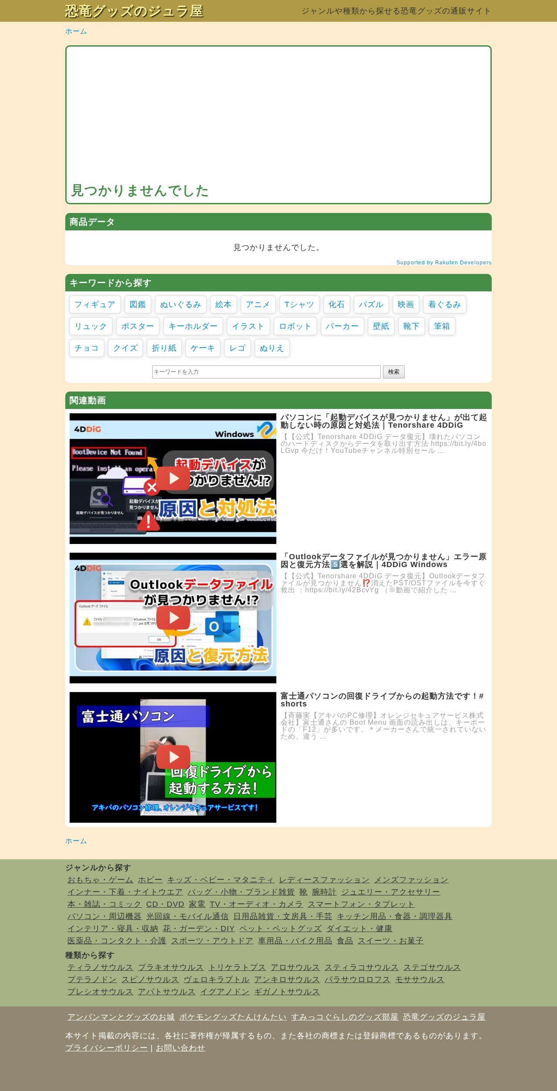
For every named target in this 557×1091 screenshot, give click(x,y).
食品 (345, 940)
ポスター (137, 326)
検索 (393, 371)
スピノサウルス (150, 979)
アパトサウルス (167, 991)
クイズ (125, 348)
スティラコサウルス (362, 967)
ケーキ (203, 348)
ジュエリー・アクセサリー (390, 892)
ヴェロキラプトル (217, 979)
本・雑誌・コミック (104, 904)
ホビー (150, 879)
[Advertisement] (278, 116)
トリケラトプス (237, 967)
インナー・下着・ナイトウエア (125, 892)
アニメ (258, 304)
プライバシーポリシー (106, 1048)
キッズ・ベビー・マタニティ (221, 879)
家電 (197, 904)
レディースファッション (324, 879)
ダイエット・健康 (359, 928)
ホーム (76, 31)
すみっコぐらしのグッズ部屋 (345, 1017)
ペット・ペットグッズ (280, 928)
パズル (371, 304)
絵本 (223, 304)
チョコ (86, 348)
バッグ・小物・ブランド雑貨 (241, 892)
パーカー (342, 326)
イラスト (248, 326)
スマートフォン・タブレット (361, 904)
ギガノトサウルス (287, 991)
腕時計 (324, 892)
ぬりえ (272, 348)
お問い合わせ (180, 1048)
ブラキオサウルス (171, 967)
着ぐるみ (444, 304)
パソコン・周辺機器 (104, 916)
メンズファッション (411, 879)
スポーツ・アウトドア (212, 940)
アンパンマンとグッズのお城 (121, 1017)
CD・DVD (165, 904)
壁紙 (381, 326)
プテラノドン (92, 979)
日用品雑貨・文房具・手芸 (282, 916)
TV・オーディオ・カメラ (256, 904)
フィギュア (95, 304)
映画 (406, 304)
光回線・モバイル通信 (187, 916)
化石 (337, 304)
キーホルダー (193, 326)
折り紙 (164, 348)
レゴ (237, 348)
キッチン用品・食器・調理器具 (395, 916)
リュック (90, 326)
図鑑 (138, 304)
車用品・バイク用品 (295, 940)
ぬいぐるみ (180, 304)
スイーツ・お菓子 (391, 940)
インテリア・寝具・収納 (112, 928)
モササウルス (420, 979)
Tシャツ (300, 304)
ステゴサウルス (432, 967)
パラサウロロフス (358, 979)
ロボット (295, 326)
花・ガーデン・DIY (199, 928)
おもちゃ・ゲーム (100, 879)
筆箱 (442, 326)
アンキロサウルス (287, 979)
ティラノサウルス (100, 967)
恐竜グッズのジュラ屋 (134, 10)
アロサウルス (295, 967)
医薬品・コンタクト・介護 (117, 940)
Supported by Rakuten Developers (444, 263)
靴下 (411, 326)
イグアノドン (225, 991)
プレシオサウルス (100, 991)
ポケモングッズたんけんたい (233, 1017)
